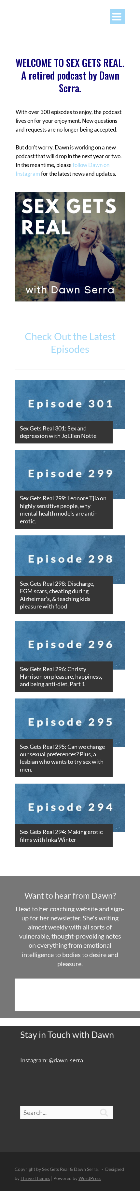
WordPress (89, 1178)
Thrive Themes (35, 1178)
